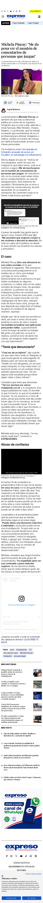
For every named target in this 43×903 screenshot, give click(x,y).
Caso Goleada (18, 23)
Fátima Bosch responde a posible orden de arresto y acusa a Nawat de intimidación (12, 673)
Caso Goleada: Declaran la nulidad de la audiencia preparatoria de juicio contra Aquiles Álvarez (22, 745)
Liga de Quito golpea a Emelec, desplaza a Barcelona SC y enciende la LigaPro (19, 734)
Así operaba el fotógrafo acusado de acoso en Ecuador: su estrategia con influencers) (21, 152)
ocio (12, 650)
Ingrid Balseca (13, 109)
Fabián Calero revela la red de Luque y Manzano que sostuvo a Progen (22, 778)
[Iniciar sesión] (39, 16)
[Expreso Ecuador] (21, 849)
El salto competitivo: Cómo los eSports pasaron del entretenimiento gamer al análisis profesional (12, 719)
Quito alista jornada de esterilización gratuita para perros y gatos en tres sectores (21, 756)
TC (30, 650)
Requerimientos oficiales (21, 867)
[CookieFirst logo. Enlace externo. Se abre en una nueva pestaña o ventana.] (2, 876)
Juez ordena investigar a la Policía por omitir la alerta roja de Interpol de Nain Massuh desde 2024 (22, 767)
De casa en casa (11, 653)
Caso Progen (33, 23)
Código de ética (21, 863)
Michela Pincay (26, 653)
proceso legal (19, 656)
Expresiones (21, 650)
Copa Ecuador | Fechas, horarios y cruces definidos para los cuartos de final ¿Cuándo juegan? (12, 695)
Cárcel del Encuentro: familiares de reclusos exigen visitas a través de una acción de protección (13, 707)
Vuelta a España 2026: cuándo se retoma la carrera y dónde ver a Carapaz (13, 683)
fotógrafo (8, 656)
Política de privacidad (33, 874)
